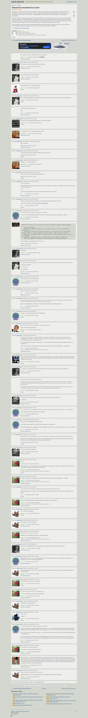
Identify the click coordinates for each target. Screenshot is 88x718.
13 (53, 50)
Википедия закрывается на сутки (25, 7)
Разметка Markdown (25, 711)
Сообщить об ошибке (14, 712)
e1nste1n (22, 66)
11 (48, 50)
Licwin (22, 87)
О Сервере (13, 711)
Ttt (21, 193)
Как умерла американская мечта (22, 705)
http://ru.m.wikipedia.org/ (43, 203)
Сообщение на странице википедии (21, 28)
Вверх (76, 711)
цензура (19, 9)
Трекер (48, 1)
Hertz (22, 618)
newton (22, 145)
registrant (22, 329)
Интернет (19, 5)
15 (57, 50)
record (22, 469)
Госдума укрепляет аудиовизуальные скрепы (59, 703)
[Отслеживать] (74, 15)
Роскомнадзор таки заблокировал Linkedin (58, 696)
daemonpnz (23, 122)
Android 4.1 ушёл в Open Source (68, 40)
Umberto (22, 77)
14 (55, 50)
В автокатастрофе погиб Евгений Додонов (22, 40)
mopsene (22, 513)
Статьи (36, 1)
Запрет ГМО (52, 698)
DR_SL (22, 361)
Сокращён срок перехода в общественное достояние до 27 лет (29, 696)
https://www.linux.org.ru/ (15, 713)
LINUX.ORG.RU (17, 2)
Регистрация (70, 1)
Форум (40, 1)
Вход (75, 1)
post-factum (23, 133)
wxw (21, 113)
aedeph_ (22, 402)
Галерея (32, 1)
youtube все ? (18, 703)
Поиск (51, 1)
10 (46, 50)
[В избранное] (74, 12)
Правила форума (18, 711)
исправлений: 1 (45, 349)
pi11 (21, 390)
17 (62, 50)
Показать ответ (23, 68)
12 (51, 50)
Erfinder (22, 243)
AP (21, 217)
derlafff (19, 30)
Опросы (44, 1)
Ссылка (13, 37)
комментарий (19, 62)
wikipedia (15, 9)
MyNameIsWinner (24, 665)
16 (60, 50)
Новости (28, 1)
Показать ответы (24, 58)
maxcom (23, 33)
